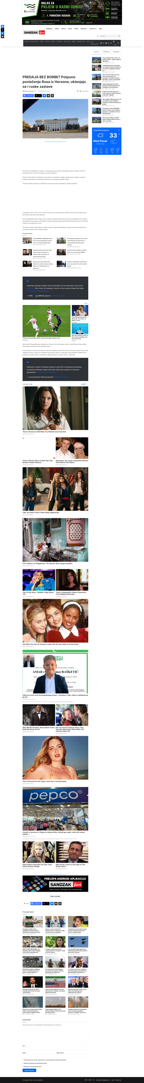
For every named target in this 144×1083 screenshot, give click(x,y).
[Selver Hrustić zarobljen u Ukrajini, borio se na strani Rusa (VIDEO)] (61, 252)
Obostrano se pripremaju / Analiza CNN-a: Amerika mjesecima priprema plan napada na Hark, (32, 1011)
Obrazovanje (67, 41)
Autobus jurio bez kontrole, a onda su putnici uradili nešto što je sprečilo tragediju (111, 93)
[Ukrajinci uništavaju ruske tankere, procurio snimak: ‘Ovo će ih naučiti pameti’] (61, 264)
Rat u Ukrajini (55, 896)
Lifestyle (93, 28)
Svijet (70, 28)
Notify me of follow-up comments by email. (35, 1063)
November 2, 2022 (58, 296)
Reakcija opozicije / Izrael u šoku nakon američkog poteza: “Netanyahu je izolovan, (77, 991)
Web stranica (60, 1053)
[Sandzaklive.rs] (34, 32)
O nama (113, 1080)
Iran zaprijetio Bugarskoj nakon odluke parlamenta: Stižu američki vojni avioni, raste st (77, 950)
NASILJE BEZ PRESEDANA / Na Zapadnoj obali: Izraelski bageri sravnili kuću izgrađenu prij (31, 950)
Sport (76, 28)
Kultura (88, 41)
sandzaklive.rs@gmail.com (103, 1080)
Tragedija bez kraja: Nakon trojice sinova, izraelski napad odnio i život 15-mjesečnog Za (77, 930)
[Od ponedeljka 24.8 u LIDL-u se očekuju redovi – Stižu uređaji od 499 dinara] (96, 60)
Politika (42, 41)
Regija (63, 28)
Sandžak (49, 28)
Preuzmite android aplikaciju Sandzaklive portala (55, 874)
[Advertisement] (55, 60)
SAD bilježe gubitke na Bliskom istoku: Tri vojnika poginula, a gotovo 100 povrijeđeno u (31, 971)
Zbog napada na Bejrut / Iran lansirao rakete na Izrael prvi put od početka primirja (55, 1011)
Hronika (53, 41)
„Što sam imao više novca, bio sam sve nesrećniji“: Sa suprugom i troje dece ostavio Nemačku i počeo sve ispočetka (111, 77)
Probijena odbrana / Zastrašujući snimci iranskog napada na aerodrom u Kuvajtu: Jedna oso (77, 1011)
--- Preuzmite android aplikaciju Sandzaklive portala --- (55, 141)
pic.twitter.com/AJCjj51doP (46, 372)
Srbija (57, 28)
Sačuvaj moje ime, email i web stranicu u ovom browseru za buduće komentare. (45, 1060)
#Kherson (30, 288)
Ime (24, 1045)
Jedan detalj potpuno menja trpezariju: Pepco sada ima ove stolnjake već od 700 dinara (111, 85)
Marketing (118, 1080)
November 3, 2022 (61, 377)
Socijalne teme (81, 41)
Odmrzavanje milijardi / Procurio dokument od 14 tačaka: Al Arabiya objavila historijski (55, 991)
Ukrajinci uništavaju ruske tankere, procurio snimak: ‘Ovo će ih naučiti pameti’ (77, 264)
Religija (73, 41)
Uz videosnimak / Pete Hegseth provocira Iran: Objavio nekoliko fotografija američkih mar (54, 971)
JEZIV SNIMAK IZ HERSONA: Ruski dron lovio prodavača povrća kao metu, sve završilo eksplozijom (42, 240)
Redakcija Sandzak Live (29, 91)
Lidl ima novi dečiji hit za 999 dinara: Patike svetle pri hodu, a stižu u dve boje (111, 119)
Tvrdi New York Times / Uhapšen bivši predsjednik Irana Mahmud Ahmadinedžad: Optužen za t (77, 971)
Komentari (116, 51)
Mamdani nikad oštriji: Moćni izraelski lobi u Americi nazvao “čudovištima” (31, 991)
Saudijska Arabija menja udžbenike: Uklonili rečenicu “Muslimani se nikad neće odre (31, 930)
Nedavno (96, 51)
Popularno (106, 51)
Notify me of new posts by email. (32, 1066)
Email (24, 1053)
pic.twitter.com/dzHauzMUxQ (38, 291)
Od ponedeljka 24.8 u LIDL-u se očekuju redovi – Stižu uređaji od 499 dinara (111, 59)
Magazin (83, 28)
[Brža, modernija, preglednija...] (55, 883)
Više (100, 28)
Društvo (47, 41)
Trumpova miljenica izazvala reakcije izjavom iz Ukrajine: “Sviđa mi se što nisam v (55, 950)
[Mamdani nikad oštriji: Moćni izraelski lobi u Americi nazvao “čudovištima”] (33, 982)
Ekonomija (59, 41)
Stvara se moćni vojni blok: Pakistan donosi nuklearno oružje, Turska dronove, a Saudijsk (55, 930)
